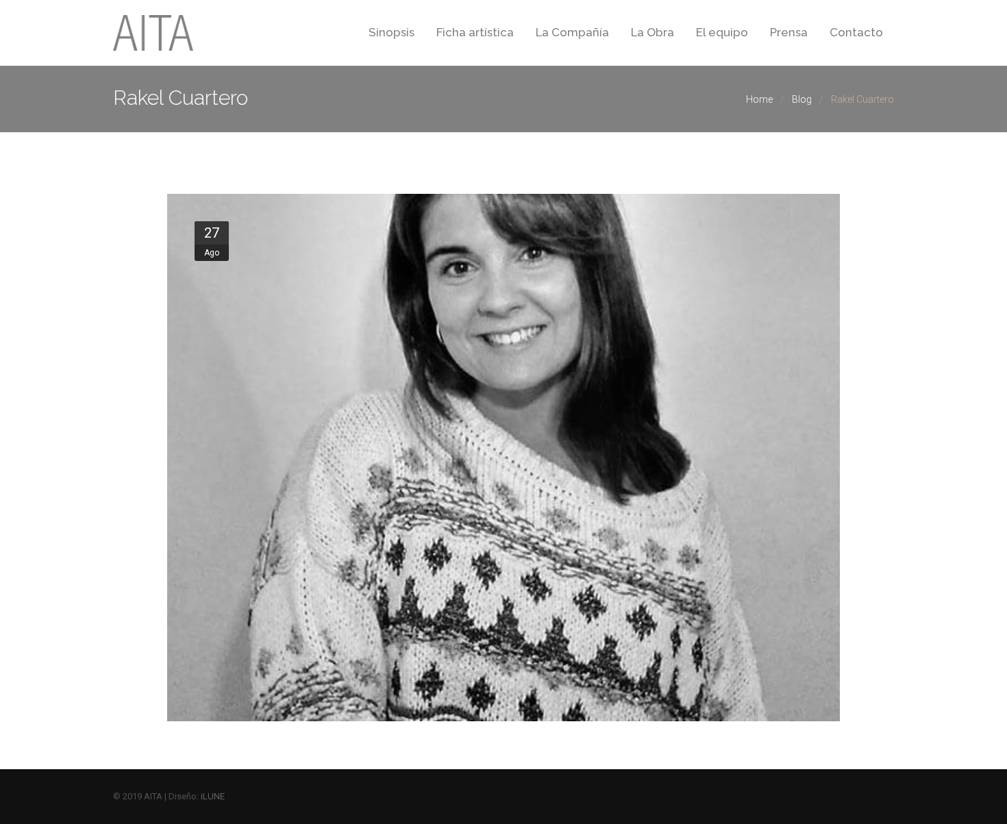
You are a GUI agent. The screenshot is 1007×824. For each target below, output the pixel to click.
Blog (802, 99)
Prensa (789, 32)
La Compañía (572, 32)
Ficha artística (475, 32)
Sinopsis (391, 32)
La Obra (652, 32)
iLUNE (213, 796)
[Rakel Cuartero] (504, 457)
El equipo (722, 32)
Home (759, 99)
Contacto (856, 32)
